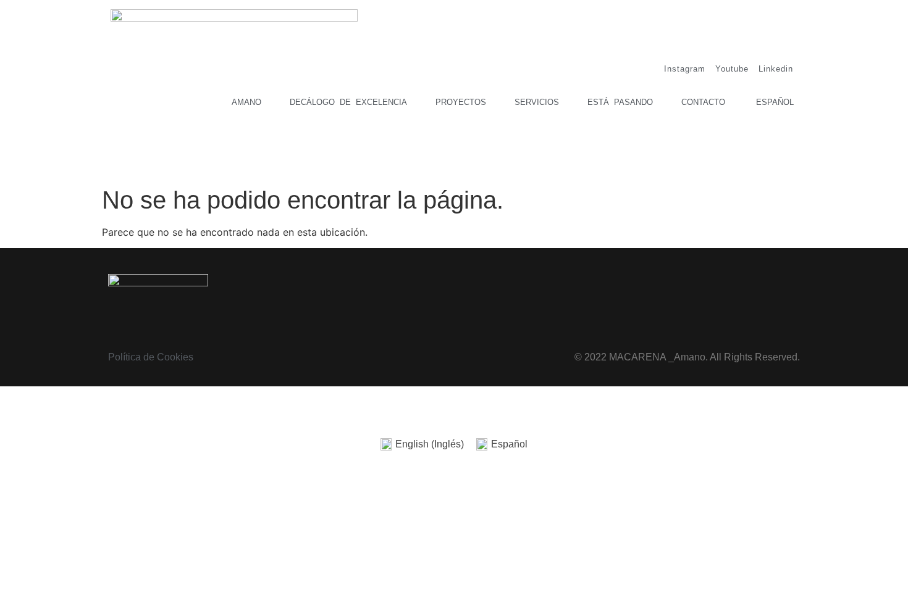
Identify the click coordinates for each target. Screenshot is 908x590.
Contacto (703, 102)
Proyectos (460, 102)
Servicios (537, 102)
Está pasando (620, 102)
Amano (246, 102)
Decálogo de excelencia (348, 102)
